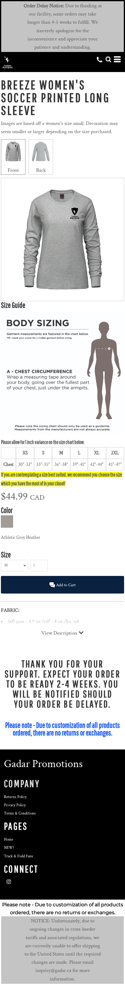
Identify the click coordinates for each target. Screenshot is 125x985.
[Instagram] (9, 882)
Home (8, 839)
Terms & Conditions (20, 813)
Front (13, 170)
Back (41, 170)
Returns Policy (15, 797)
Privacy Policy (15, 805)
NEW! (9, 847)
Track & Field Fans (18, 856)
